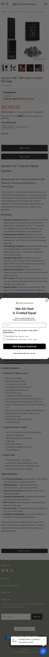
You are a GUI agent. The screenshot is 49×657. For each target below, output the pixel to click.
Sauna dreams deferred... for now (25, 353)
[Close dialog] (46, 300)
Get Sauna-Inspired (24, 346)
